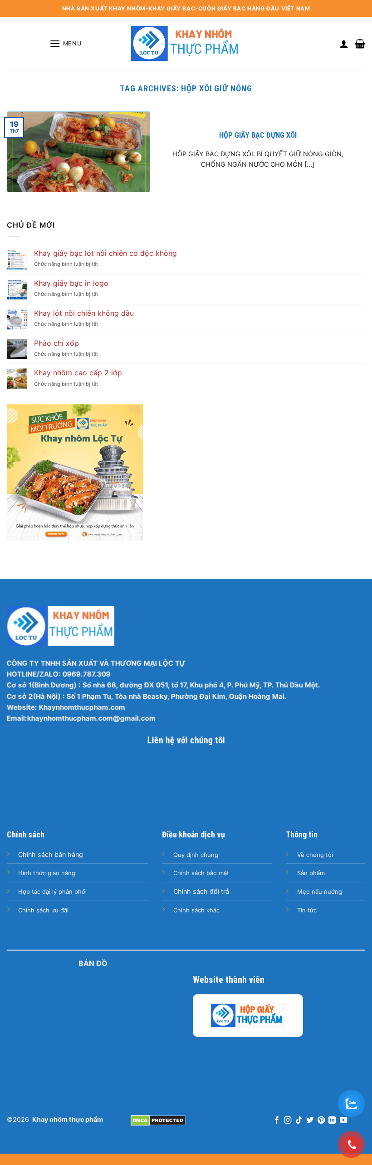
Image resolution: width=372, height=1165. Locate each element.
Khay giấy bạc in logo (71, 283)
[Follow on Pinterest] (321, 1120)
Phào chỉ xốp (56, 343)
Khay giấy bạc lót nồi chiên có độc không (105, 253)
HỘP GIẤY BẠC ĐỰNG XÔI (258, 135)
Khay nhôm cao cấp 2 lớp (78, 372)
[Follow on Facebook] (276, 1120)
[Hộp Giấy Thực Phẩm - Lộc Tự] (248, 1015)
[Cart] (360, 44)
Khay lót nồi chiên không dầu (84, 313)
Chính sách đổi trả (201, 891)
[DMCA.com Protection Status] (158, 1119)
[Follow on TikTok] (299, 1120)
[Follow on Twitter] (309, 1120)
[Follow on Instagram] (287, 1120)
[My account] (343, 44)
